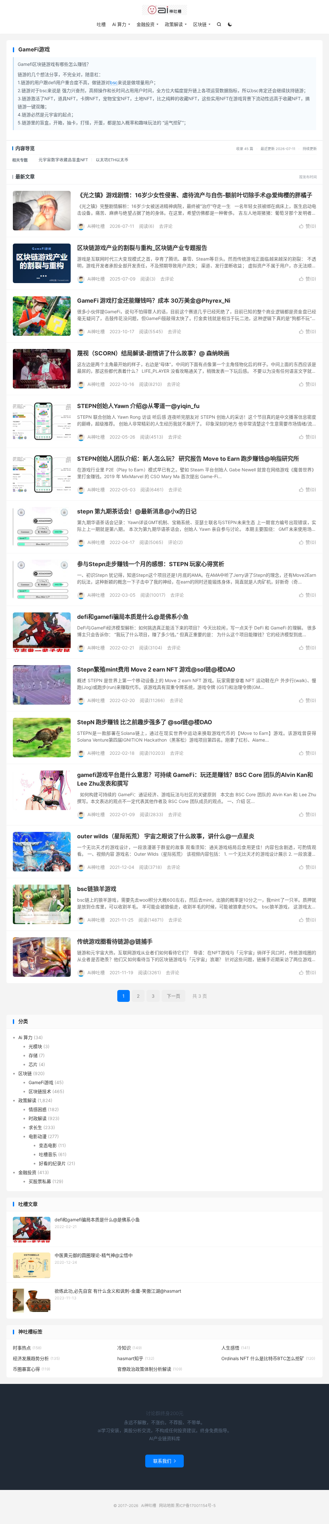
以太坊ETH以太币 (112, 159)
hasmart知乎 (135, 1358)
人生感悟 (235, 1347)
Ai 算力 (119, 24)
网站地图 (166, 1505)
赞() (307, 226)
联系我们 (164, 1461)
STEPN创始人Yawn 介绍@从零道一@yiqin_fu (138, 406)
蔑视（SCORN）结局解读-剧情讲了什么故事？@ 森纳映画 (153, 353)
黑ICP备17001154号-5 (195, 1505)
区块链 (200, 24)
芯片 (33, 1064)
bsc (114, 82)
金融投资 (146, 24)
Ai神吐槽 (164, 10)
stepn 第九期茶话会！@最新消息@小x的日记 (137, 511)
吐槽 (101, 24)
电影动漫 (38, 1136)
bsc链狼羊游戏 (96, 889)
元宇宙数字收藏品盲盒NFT (63, 159)
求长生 (35, 1127)
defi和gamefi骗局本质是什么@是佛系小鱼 (133, 616)
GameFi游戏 (41, 1082)
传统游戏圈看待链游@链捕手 (115, 941)
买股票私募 (40, 1181)
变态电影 (48, 1145)
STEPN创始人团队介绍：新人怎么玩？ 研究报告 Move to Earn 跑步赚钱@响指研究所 (188, 458)
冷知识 (129, 1347)
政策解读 (174, 24)
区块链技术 (40, 1091)
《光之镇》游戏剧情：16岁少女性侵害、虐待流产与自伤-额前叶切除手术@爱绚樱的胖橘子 (194, 195)
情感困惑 (38, 1109)
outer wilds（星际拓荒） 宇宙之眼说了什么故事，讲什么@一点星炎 (165, 836)
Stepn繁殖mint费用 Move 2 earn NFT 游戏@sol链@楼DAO (156, 669)
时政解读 (38, 1118)
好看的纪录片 (52, 1163)
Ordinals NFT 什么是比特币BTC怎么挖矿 (268, 1358)
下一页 (173, 996)
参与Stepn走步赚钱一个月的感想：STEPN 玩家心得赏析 (150, 564)
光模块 (35, 1046)
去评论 (166, 226)
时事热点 (27, 1347)
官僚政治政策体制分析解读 (149, 1369)
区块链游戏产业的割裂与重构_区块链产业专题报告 (142, 248)
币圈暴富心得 (31, 1369)
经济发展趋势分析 (36, 1358)
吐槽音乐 (48, 1154)
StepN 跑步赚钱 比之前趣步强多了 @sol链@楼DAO (144, 722)
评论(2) (175, 542)
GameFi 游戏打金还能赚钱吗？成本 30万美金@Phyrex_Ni (153, 300)
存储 (33, 1055)
